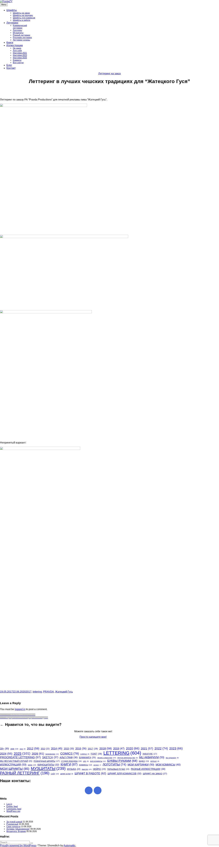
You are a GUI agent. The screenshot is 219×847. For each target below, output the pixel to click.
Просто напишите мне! (93, 736)
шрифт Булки (66, 774)
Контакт (11, 68)
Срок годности (13, 826)
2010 (22, 749)
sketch (50, 757)
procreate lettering (20, 757)
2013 (45, 749)
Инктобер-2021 (20, 53)
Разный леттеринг (21, 35)
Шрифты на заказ (21, 13)
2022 (161, 748)
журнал (154, 761)
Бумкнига (87, 757)
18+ (4, 748)
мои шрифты (14, 769)
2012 (33, 748)
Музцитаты (18, 32)
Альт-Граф (69, 757)
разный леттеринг (24, 773)
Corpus (84, 754)
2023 (176, 748)
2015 (69, 748)
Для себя (17, 50)
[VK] (97, 790)
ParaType (150, 754)
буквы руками (122, 760)
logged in (20, 709)
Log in (9, 804)
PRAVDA (48, 691)
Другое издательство (127, 758)
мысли (87, 769)
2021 (147, 748)
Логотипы (17, 30)
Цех (86, 761)
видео (144, 761)
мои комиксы (168, 764)
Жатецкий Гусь (64, 691)
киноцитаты (48, 764)
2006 (14, 749)
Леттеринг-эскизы (21, 40)
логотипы (114, 764)
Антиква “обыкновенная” (18, 829)
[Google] (89, 790)
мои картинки (141, 764)
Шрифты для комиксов (24, 18)
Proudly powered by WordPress (18, 845)
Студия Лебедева (71, 761)
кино (32, 765)
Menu (3, 4)
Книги (9, 42)
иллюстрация (13, 764)
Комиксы (17, 60)
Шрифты (11, 10)
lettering (37, 691)
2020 (132, 748)
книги (69, 764)
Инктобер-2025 (20, 58)
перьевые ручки (118, 769)
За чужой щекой (14, 821)
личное (97, 765)
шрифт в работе (90, 773)
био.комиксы (98, 761)
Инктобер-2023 (20, 55)
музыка (73, 769)
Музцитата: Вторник (16, 831)
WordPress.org (13, 811)
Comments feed (13, 809)
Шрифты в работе (21, 20)
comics (69, 753)
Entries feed (12, 806)
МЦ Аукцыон (172, 758)
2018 (105, 748)
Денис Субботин (106, 758)
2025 (22, 753)
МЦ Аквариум (151, 757)
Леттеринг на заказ (109, 73)
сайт (55, 774)
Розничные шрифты (47, 761)
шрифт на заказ (155, 773)
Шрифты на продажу (23, 15)
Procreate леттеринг (22, 37)
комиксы (85, 765)
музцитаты (48, 768)
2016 (80, 748)
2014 (56, 748)
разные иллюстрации (148, 769)
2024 (6, 753)
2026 (38, 753)
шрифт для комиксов (124, 773)
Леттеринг (12, 22)
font (96, 754)
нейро (99, 769)
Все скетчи (18, 62)
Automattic (69, 845)
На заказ (17, 48)
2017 (28, 691)
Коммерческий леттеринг (20, 26)
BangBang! (52, 754)
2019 (119, 748)
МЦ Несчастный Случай (16, 761)
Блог (9, 65)
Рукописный (12, 824)
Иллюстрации (14, 45)
